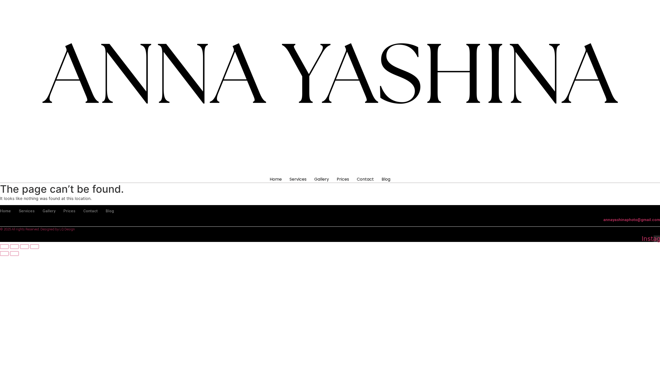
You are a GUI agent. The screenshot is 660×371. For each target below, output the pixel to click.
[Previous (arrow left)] (4, 253)
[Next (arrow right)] (14, 253)
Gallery (321, 179)
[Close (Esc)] (34, 246)
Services (298, 179)
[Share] (24, 246)
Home (276, 179)
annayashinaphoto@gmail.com (631, 219)
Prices (343, 179)
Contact (365, 179)
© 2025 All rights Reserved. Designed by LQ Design (37, 229)
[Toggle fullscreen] (14, 246)
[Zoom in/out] (4, 246)
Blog (386, 179)
